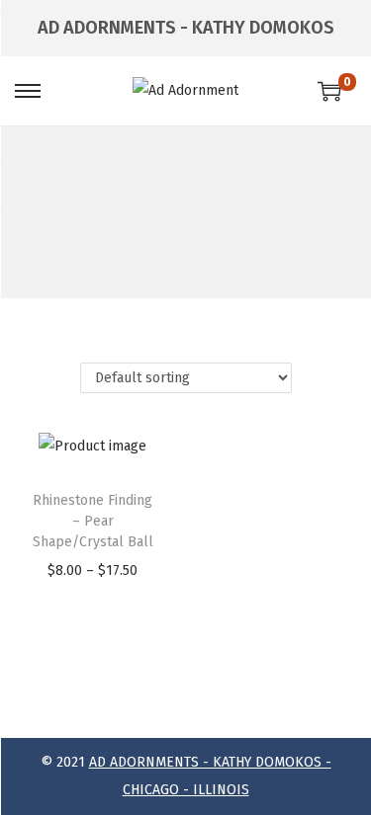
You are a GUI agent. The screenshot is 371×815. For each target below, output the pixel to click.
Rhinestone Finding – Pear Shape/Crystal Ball (93, 521)
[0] (329, 91)
